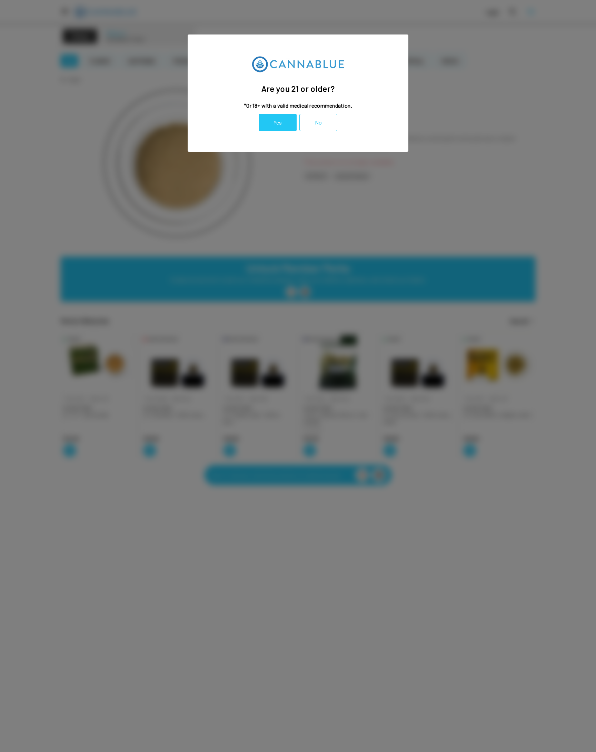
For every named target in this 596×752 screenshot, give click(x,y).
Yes (278, 122)
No (318, 122)
